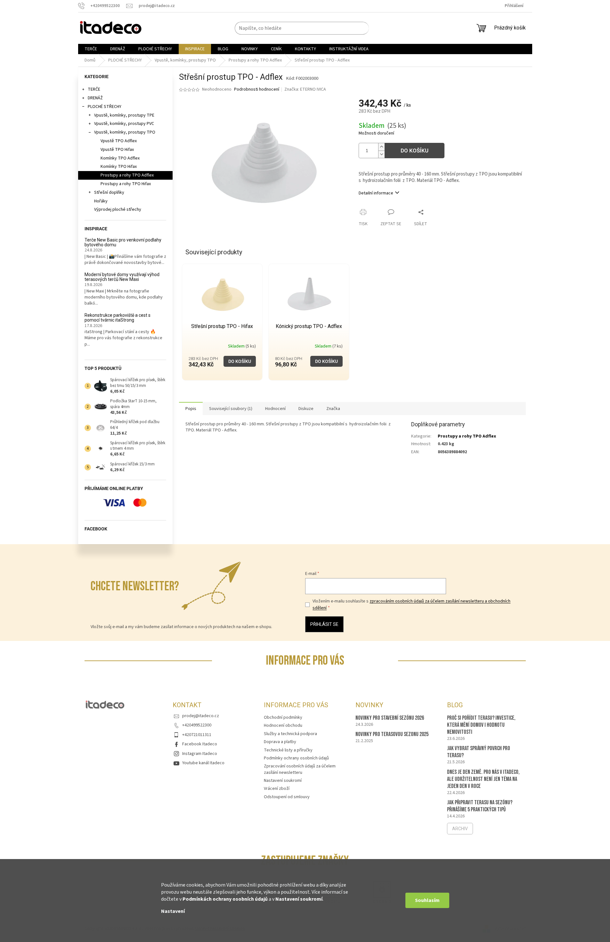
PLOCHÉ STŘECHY (104, 106)
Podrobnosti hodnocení (256, 89)
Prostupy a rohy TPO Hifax (126, 184)
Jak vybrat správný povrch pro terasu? (478, 752)
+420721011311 (196, 735)
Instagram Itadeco (199, 753)
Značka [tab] (333, 408)
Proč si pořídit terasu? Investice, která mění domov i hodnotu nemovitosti (481, 725)
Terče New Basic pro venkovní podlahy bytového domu (123, 242)
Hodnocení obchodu (283, 725)
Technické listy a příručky (288, 750)
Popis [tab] (190, 408)
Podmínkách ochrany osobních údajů (225, 899)
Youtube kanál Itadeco (203, 763)
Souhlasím (427, 900)
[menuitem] (90, 49)
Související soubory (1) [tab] (230, 408)
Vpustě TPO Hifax (117, 149)
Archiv (460, 828)
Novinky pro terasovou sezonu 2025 (391, 734)
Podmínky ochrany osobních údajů (296, 758)
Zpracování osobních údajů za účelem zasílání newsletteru (300, 769)
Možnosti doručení (376, 133)
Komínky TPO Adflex (120, 158)
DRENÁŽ (95, 98)
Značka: (305, 89)
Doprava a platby (280, 742)
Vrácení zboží (276, 788)
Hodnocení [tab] (275, 408)
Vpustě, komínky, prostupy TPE (124, 115)
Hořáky (101, 201)
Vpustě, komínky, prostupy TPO (124, 132)
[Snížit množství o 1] (381, 154)
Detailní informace (376, 193)
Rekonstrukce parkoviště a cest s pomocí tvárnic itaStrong (117, 318)
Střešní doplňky (109, 192)
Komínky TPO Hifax (119, 166)
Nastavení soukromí (298, 899)
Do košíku (414, 150)
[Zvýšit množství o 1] (381, 147)
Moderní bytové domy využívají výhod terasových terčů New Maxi (122, 277)
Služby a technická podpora (290, 734)
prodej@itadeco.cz (200, 716)
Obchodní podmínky (283, 717)
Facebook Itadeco (199, 744)
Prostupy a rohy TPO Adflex (127, 175)
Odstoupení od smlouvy (287, 797)
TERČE (94, 89)
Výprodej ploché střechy (117, 209)
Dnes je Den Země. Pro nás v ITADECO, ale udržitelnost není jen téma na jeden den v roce (483, 779)
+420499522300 (196, 725)
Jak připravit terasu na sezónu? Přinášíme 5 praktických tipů (479, 806)
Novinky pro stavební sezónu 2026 (389, 718)
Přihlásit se (324, 624)
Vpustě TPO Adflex (119, 141)
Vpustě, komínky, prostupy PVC (124, 123)
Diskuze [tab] (305, 408)
